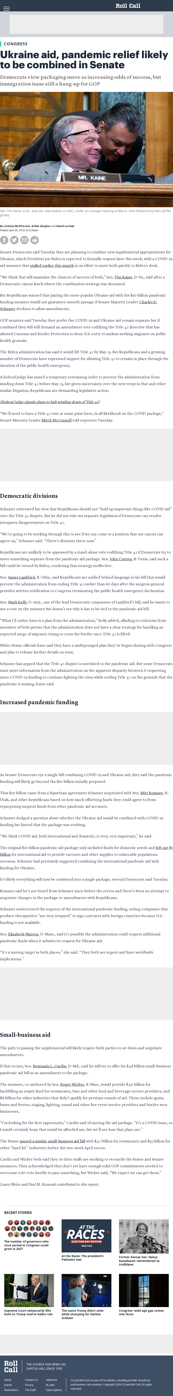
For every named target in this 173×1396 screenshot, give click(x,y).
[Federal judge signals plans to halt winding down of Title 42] (49, 402)
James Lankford (21, 577)
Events (8, 1385)
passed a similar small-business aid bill (52, 1141)
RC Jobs (50, 1385)
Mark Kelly (17, 602)
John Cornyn (121, 559)
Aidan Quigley (40, 226)
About (7, 1380)
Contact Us (31, 1380)
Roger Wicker (72, 1085)
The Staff (30, 1390)
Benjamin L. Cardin (49, 1066)
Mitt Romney (152, 793)
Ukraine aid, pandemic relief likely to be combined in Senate (84, 60)
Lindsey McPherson (17, 226)
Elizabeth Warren (23, 934)
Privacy (29, 1385)
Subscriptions (54, 1390)
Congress (16, 44)
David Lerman (65, 226)
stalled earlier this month (52, 266)
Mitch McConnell (57, 420)
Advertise (51, 1380)
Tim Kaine (123, 277)
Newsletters (11, 1390)
